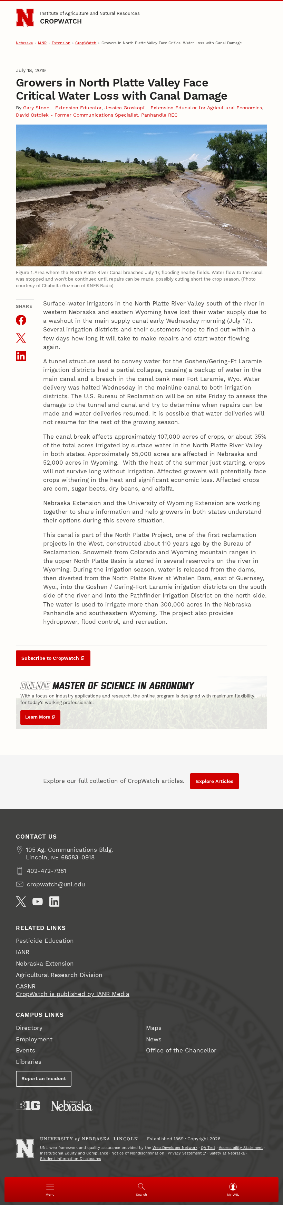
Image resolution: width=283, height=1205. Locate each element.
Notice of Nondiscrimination (137, 1153)
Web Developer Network (175, 1147)
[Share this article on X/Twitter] (21, 338)
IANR (42, 43)
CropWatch (61, 21)
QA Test (208, 1147)
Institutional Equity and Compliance (74, 1153)
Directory (29, 1027)
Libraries (28, 1061)
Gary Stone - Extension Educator (62, 107)
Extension (61, 43)
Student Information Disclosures (70, 1159)
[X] (21, 901)
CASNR (26, 986)
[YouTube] (37, 901)
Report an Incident (43, 1078)
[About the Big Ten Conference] (28, 1106)
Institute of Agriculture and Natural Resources (90, 13)
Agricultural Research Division (59, 974)
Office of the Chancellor (181, 1050)
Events (25, 1050)
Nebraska (24, 43)
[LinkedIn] (54, 901)
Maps (154, 1027)
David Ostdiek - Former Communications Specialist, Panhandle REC (97, 115)
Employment (34, 1039)
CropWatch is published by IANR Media (72, 994)
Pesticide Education (45, 940)
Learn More (37, 717)
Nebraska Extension (45, 963)
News (154, 1039)
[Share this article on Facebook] (21, 320)
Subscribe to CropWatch (50, 658)
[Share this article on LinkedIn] (21, 356)
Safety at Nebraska (227, 1153)
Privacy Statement (185, 1153)
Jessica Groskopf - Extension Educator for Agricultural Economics (183, 107)
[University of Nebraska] (72, 1105)
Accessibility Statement (241, 1147)
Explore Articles (214, 781)
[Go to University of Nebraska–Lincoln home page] (25, 18)
